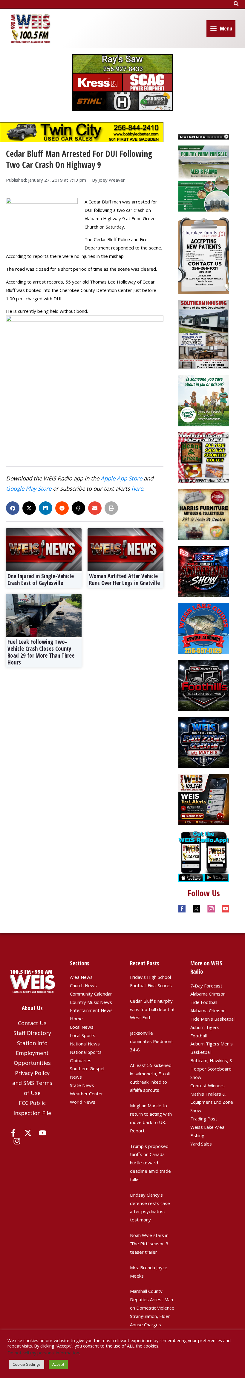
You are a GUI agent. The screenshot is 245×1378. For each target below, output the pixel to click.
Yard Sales (201, 1144)
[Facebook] (13, 1133)
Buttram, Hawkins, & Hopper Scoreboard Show (211, 1068)
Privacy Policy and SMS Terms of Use (32, 1083)
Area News (81, 977)
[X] (28, 1133)
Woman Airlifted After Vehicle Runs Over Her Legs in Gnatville (124, 579)
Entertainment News (91, 1010)
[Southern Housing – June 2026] (203, 334)
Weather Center (86, 1094)
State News (82, 1085)
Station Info (32, 1043)
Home (76, 1019)
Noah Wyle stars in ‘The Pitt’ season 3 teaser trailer (149, 1243)
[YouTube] (42, 1133)
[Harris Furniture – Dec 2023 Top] (203, 514)
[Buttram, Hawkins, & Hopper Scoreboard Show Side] (203, 571)
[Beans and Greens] (203, 457)
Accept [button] (58, 1364)
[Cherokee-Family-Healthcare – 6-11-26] (203, 255)
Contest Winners (207, 1085)
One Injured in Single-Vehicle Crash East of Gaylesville (40, 579)
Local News (82, 1027)
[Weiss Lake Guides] (203, 628)
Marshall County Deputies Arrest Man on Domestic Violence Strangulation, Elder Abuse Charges (152, 1307)
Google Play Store (28, 488)
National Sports (86, 1052)
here (137, 488)
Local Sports (82, 1035)
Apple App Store (121, 478)
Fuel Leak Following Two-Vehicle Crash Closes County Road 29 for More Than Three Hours (40, 652)
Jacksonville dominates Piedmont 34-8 (151, 1041)
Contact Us (32, 1023)
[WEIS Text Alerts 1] (203, 799)
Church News (83, 985)
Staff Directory (32, 1032)
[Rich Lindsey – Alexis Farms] (203, 178)
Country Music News (91, 1002)
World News (82, 1102)
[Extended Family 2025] (203, 400)
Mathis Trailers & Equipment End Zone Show (211, 1102)
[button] (236, 4)
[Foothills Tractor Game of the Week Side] (203, 685)
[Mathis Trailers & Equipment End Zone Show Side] (203, 742)
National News (85, 1044)
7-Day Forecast (206, 986)
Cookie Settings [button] (27, 1364)
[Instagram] (17, 1141)
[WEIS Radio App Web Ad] (203, 856)
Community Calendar (91, 994)
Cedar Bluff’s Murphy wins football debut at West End (152, 1009)
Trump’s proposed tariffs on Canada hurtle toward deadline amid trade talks (150, 1162)
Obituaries (80, 1060)
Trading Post (203, 1119)
